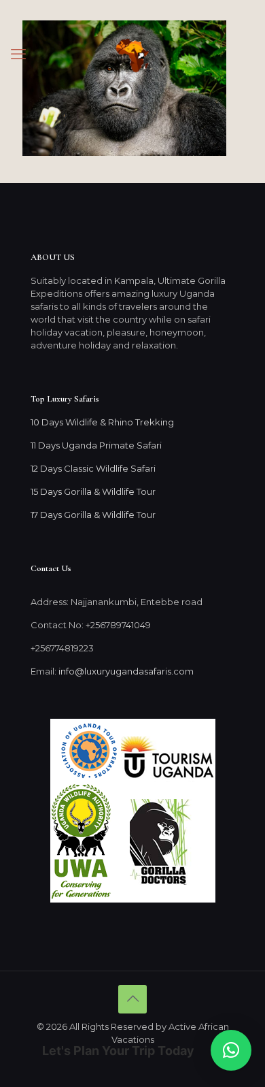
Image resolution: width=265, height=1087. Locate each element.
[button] (231, 1050)
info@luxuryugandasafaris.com (126, 671)
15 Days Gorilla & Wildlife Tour (93, 491)
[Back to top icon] (132, 999)
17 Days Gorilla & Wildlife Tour (93, 514)
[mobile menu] (18, 54)
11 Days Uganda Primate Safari (96, 445)
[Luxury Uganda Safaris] (132, 54)
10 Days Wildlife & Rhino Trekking (103, 422)
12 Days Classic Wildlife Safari (93, 468)
